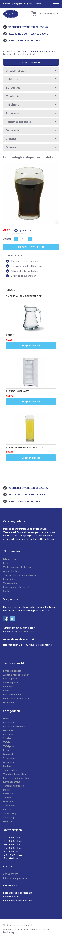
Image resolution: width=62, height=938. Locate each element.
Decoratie (12, 130)
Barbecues (13, 87)
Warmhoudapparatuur (15, 773)
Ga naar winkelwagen (49, 13)
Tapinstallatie (10, 769)
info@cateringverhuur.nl (15, 878)
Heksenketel (10, 702)
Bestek (7, 750)
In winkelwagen (29, 246)
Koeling (7, 766)
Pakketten (13, 79)
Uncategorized (16, 70)
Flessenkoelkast (12, 694)
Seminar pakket (11, 682)
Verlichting (9, 817)
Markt (6, 789)
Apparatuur (14, 113)
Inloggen (18, 3)
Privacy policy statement (16, 586)
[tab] (31, 290)
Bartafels (8, 734)
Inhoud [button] (10, 289)
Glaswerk (48, 51)
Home (25, 51)
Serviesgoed (9, 758)
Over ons (7, 3)
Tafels (6, 742)
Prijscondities (10, 578)
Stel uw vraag (31, 62)
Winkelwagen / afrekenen (17, 567)
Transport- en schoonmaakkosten (21, 575)
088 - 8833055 (10, 874)
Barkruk (7, 690)
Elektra (11, 138)
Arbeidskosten (11, 571)
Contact (37, 3)
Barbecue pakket (12, 670)
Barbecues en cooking (14, 726)
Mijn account (10, 559)
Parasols (8, 793)
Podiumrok (8, 686)
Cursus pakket (11, 678)
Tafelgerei (36, 51)
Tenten (7, 797)
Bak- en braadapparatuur (16, 777)
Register (28, 3)
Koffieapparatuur (12, 781)
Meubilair (12, 96)
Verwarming (9, 813)
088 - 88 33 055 (26, 631)
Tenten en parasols (13, 785)
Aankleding (9, 805)
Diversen (12, 147)
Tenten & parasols (18, 121)
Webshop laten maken (15, 929)
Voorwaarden (10, 582)
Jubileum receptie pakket (16, 674)
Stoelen (7, 738)
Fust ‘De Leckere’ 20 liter (16, 698)
